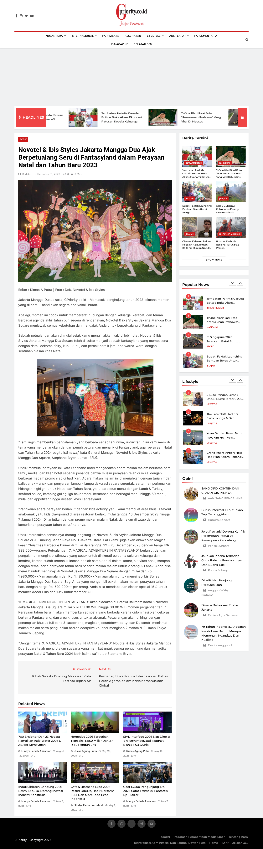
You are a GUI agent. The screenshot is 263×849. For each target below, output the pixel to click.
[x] (131, 824)
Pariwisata (110, 35)
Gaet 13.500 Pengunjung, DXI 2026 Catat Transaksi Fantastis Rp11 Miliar (145, 791)
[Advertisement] (131, 77)
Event (23, 139)
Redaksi (164, 837)
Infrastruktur (194, 163)
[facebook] (16, 16)
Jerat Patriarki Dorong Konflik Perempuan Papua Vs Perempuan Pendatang (223, 536)
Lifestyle (154, 35)
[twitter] (26, 16)
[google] (141, 824)
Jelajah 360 (143, 44)
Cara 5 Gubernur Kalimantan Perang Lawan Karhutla (227, 209)
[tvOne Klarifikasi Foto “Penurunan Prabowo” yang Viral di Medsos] (135, 117)
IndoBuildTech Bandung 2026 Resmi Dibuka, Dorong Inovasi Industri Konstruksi (40, 791)
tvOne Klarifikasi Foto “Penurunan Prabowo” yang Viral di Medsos (173, 117)
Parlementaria (205, 35)
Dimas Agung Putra (85, 751)
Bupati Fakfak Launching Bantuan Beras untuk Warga (197, 209)
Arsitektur (177, 35)
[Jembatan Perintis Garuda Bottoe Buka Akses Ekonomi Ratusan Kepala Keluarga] (55, 117)
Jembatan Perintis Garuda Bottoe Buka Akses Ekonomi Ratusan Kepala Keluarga (94, 117)
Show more (214, 259)
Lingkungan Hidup (229, 234)
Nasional (224, 163)
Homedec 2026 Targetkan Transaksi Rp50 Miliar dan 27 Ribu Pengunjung (92, 740)
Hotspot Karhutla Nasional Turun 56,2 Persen (227, 245)
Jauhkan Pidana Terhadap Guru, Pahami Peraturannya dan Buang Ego (221, 560)
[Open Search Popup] (247, 39)
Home (213, 843)
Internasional (82, 35)
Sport (210, 346)
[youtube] (32, 16)
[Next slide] (240, 283)
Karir (225, 843)
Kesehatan (133, 35)
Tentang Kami (239, 837)
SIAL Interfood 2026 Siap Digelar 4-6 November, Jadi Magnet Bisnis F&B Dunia (146, 740)
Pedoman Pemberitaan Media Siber (199, 837)
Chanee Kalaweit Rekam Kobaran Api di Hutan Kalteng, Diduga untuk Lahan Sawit (197, 246)
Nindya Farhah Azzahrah (36, 751)
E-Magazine (119, 44)
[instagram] (21, 16)
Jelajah (189, 198)
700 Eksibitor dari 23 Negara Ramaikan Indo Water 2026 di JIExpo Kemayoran (40, 740)
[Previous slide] (232, 283)
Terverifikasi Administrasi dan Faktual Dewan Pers (169, 843)
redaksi (26, 174)
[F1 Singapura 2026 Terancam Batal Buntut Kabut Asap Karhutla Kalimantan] (215, 117)
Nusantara (54, 35)
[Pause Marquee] (242, 117)
